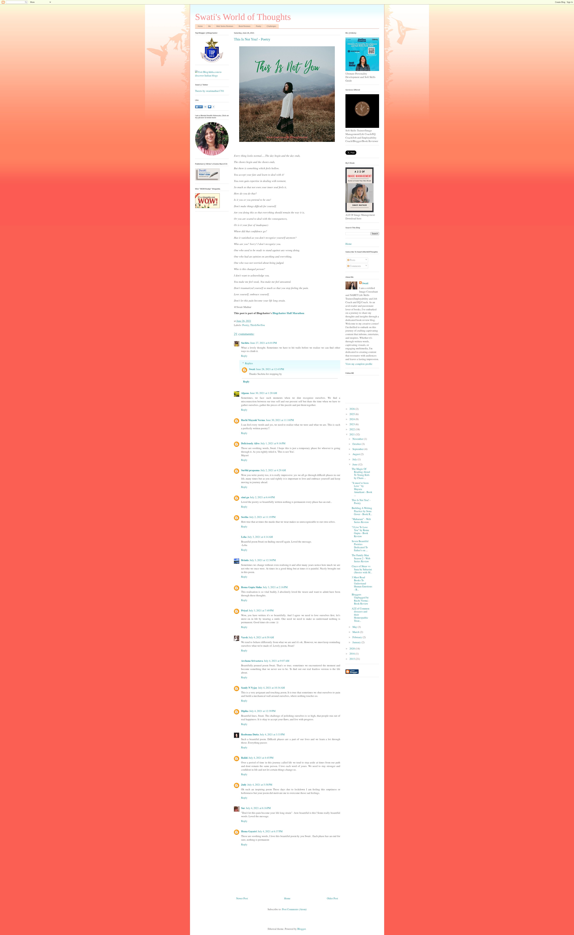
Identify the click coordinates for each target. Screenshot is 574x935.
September (358, 449)
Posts (352, 260)
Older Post (332, 898)
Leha (244, 537)
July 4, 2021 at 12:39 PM (262, 711)
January (356, 642)
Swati (252, 369)
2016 (352, 653)
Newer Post (242, 898)
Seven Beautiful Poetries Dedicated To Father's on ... (360, 545)
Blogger (301, 929)
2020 (352, 648)
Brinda (245, 560)
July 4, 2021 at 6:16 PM (258, 808)
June (355, 464)
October (357, 444)
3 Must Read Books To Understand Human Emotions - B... (362, 583)
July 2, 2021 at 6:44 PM (262, 497)
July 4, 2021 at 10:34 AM (271, 687)
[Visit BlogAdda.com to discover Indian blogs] (212, 75)
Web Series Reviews (224, 26)
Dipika (244, 711)
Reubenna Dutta (250, 734)
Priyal (244, 610)
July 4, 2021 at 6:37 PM (270, 831)
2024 (352, 419)
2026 (352, 409)
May (355, 627)
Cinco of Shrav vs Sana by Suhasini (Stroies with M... (362, 569)
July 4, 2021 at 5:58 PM (259, 784)
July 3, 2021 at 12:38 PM (263, 560)
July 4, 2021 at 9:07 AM (276, 660)
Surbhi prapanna (250, 470)
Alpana (245, 393)
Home (200, 26)
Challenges (271, 26)
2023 (352, 424)
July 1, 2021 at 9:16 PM (273, 443)
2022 (352, 429)
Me (209, 26)
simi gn (245, 497)
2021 (352, 434)
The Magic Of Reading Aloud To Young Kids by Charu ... (361, 473)
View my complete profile (358, 364)
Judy (243, 784)
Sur (243, 808)
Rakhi (244, 758)
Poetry (258, 26)
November (358, 439)
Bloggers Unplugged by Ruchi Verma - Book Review (360, 599)
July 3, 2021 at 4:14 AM (260, 537)
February (357, 637)
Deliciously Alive (250, 443)
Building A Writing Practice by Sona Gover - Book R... (362, 511)
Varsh (244, 637)
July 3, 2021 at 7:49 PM (261, 610)
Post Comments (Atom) (294, 909)
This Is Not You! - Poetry (361, 501)
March (356, 632)
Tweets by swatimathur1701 (209, 91)
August (356, 454)
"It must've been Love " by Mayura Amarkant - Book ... (362, 489)
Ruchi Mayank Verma (253, 420)
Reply (244, 356)
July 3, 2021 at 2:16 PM (275, 587)
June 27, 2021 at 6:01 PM (263, 343)
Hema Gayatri (249, 831)
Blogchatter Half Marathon (288, 313)
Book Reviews (244, 26)
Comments (355, 266)
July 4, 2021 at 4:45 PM (261, 757)
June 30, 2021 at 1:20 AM (263, 393)
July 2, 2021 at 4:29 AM (273, 470)
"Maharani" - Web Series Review (361, 520)
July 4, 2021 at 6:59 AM (261, 637)
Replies (249, 363)
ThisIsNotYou (257, 325)
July (355, 459)
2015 (352, 659)
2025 (352, 414)
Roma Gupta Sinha (251, 587)
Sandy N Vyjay (249, 687)
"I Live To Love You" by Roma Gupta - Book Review (360, 531)
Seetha (244, 517)
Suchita (245, 343)
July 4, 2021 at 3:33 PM (272, 734)
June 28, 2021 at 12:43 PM (270, 369)
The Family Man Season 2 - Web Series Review (361, 558)
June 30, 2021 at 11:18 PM (280, 420)
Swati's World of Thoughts (243, 17)
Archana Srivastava (252, 661)
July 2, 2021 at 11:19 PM (262, 517)
